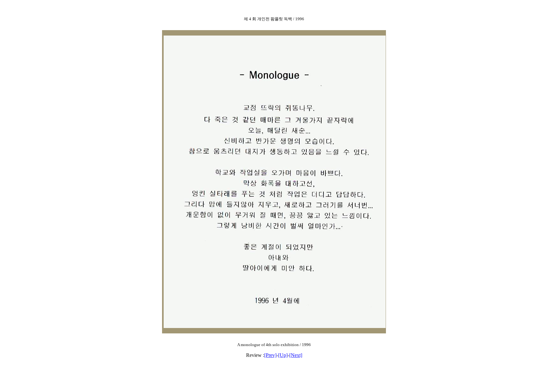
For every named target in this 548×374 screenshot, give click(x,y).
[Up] (283, 355)
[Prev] (270, 355)
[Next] (295, 355)
